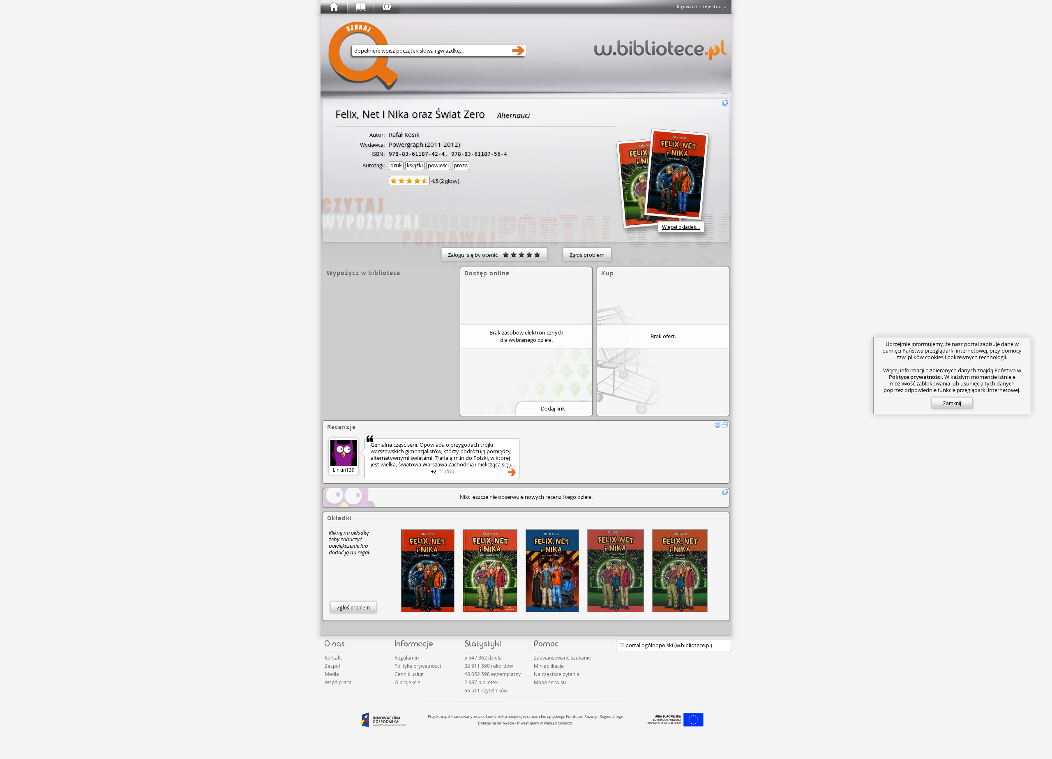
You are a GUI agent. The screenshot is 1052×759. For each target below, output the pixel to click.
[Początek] (334, 7)
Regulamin (406, 657)
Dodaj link (553, 408)
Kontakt (333, 657)
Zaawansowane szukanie (562, 657)
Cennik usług (409, 674)
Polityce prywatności (915, 377)
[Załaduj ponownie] (725, 103)
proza (461, 165)
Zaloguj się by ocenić (475, 254)
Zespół (332, 665)
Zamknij (952, 403)
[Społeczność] (386, 7)
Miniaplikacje (549, 665)
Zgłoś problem (587, 254)
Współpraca (338, 682)
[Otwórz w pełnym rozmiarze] (725, 425)
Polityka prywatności (417, 665)
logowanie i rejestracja (702, 6)
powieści (438, 165)
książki (415, 165)
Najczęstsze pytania (556, 674)
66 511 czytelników (486, 690)
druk (396, 165)
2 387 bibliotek (481, 682)
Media (332, 674)
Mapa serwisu (550, 682)
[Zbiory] (360, 7)
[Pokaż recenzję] (512, 472)
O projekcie (407, 682)
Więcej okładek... (681, 227)
